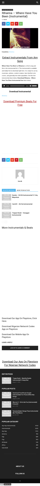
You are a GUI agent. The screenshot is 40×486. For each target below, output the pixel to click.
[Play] (4, 86)
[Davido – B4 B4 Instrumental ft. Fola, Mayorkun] (6, 197)
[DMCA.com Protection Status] (5, 485)
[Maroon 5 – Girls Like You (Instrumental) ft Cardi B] (6, 404)
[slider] (34, 85)
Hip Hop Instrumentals (7, 9)
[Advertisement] (20, 129)
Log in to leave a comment (20, 348)
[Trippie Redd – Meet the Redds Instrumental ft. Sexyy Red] (6, 380)
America (11, 52)
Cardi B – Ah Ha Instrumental (22, 204)
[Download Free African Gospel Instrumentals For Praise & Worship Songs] (6, 395)
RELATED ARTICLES (9, 190)
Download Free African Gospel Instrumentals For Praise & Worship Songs (23, 394)
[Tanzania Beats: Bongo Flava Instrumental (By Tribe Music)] (6, 413)
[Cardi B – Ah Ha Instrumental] (6, 206)
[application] (20, 86)
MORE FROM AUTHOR (23, 190)
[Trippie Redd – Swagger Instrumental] (6, 215)
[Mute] (30, 86)
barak (5, 19)
